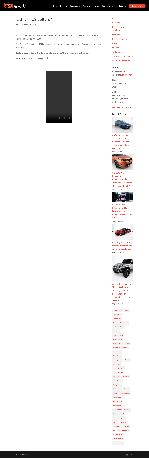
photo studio (127, 409)
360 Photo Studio (117, 310)
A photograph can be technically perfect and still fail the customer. (122, 245)
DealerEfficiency (117, 356)
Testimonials (117, 52)
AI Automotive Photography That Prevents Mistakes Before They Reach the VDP (122, 211)
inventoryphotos (117, 405)
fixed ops (126, 389)
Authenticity (116, 331)
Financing (122, 6)
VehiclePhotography (118, 438)
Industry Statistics (120, 39)
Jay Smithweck (21, 24)
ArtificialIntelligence (118, 327)
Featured (116, 35)
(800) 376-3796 (126, 75)
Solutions (116, 48)
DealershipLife (116, 364)
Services (86, 6)
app (127, 322)
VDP (114, 430)
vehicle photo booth (118, 434)
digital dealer (116, 376)
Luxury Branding (117, 409)
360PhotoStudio (117, 318)
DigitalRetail (126, 376)
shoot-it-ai (115, 422)
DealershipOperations (118, 368)
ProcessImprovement (118, 413)
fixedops (115, 393)
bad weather (116, 347)
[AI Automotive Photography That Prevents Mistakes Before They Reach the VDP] (122, 197)
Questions (74, 6)
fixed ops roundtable (118, 397)
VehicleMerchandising (123, 430)
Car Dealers (125, 347)
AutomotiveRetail (117, 339)
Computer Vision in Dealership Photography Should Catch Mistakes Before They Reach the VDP (122, 179)
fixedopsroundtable (125, 393)
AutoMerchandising (118, 335)
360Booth (126, 310)
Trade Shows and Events (122, 56)
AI (113, 18)
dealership (127, 360)
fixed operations (117, 389)
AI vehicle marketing (118, 322)
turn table (126, 426)
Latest (62, 6)
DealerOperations (117, 360)
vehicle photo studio (118, 442)
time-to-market (117, 426)
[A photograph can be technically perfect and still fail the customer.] (122, 232)
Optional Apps (108, 6)
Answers (29, 24)
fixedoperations (117, 385)
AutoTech (127, 343)
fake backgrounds (117, 380)
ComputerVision (117, 351)
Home (54, 6)
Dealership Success (118, 372)
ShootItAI (123, 422)
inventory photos (117, 401)
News (97, 6)
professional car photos (119, 418)
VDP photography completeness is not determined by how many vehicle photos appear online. (121, 141)
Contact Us (137, 6)
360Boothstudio (117, 314)
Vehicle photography (121, 61)
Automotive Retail (117, 343)
